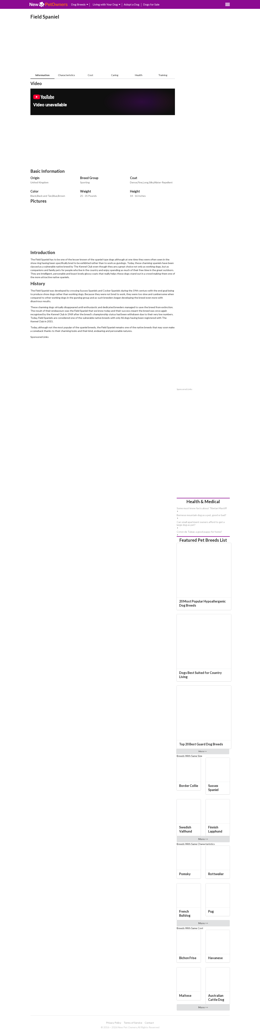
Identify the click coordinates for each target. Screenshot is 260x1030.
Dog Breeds (78, 4)
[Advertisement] (102, 47)
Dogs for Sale (151, 4)
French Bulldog (184, 913)
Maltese (185, 995)
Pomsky (185, 874)
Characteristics (66, 75)
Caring (114, 75)
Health (138, 75)
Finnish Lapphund (215, 829)
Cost (90, 75)
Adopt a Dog (131, 4)
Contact (149, 1022)
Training (162, 75)
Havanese (215, 958)
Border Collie (188, 786)
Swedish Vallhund (185, 829)
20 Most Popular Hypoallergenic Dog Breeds (202, 603)
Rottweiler (216, 874)
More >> (202, 751)
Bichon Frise (187, 958)
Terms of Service (133, 1022)
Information (42, 75)
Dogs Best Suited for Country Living (200, 675)
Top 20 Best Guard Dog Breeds (201, 744)
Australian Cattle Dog (216, 998)
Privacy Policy (113, 1022)
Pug (211, 911)
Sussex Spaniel (213, 788)
